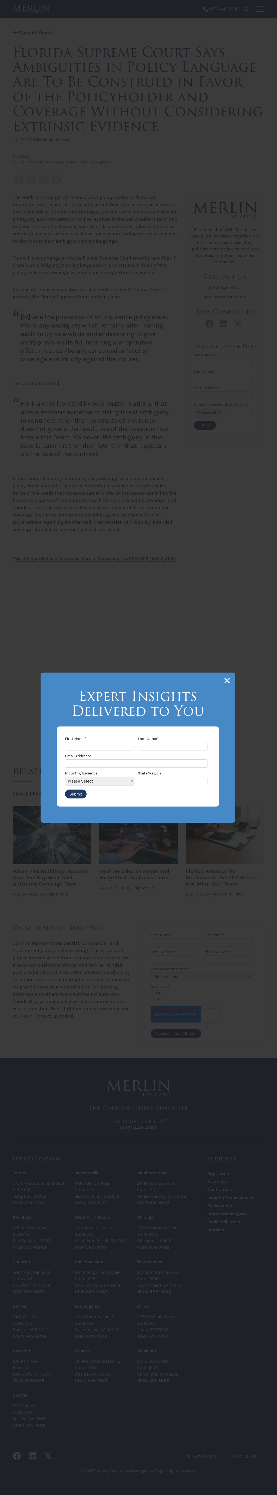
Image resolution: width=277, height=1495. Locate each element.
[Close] (227, 681)
